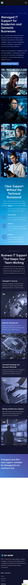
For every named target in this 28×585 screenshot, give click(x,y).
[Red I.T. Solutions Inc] (2, 3)
